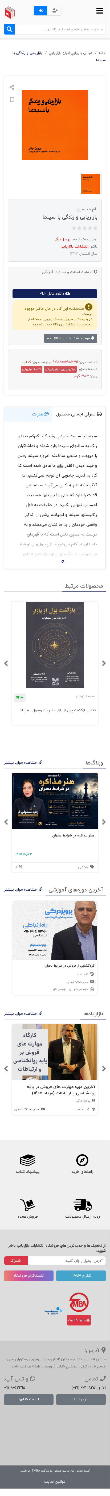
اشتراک (16, 1260)
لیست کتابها (29, 1399)
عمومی (84, 867)
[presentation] (103, 663)
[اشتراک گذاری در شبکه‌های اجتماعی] (11, 88)
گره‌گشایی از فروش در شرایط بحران (69, 965)
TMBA (36, 1471)
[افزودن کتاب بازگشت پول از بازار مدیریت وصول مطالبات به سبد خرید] (20, 698)
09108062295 (14, 1387)
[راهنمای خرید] (82, 1160)
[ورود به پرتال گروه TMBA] (79, 1302)
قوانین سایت (55, 1481)
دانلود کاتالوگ (77, 1320)
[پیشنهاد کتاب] (27, 1160)
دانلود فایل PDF (52, 293)
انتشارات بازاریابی (31, 369)
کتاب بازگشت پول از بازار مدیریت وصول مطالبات (57, 710)
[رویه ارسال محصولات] (82, 1205)
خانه (102, 53)
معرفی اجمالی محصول (76, 414)
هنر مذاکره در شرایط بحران (73, 835)
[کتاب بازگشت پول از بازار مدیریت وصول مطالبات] (55, 645)
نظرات (38, 414)
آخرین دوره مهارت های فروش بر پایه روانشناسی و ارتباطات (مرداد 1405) (61, 1090)
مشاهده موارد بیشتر (20, 762)
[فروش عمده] (27, 1205)
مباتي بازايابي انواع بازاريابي (70, 53)
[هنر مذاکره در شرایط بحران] (55, 801)
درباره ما (81, 1399)
